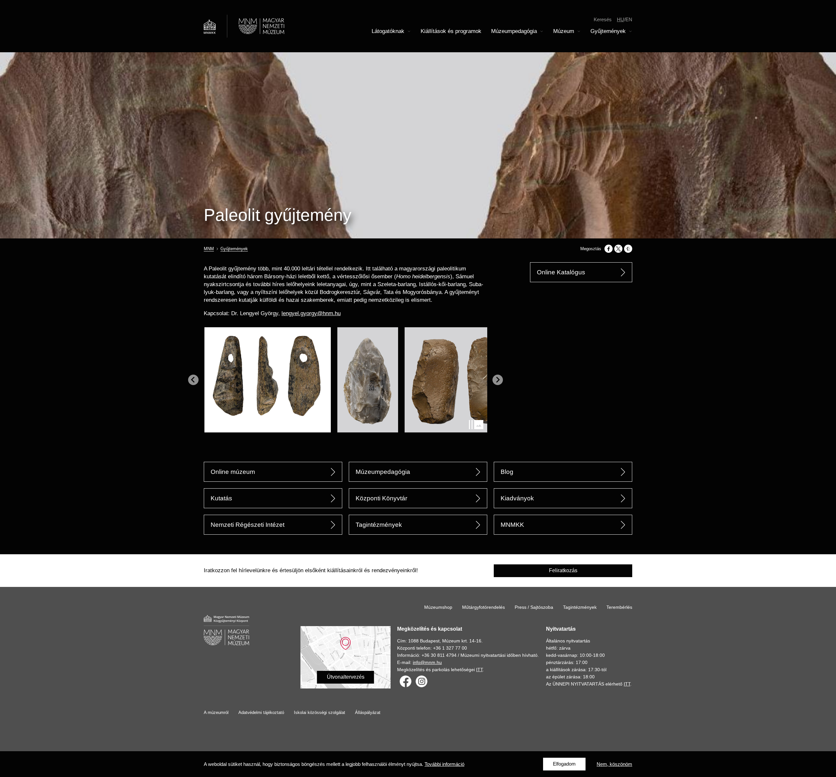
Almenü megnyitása (409, 31)
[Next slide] (497, 380)
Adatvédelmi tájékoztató (261, 712)
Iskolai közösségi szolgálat (319, 712)
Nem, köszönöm (614, 764)
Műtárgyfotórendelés (483, 607)
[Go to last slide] (193, 380)
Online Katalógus (561, 272)
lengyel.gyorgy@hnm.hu (311, 313)
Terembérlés (619, 607)
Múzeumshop (438, 607)
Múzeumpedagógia (383, 471)
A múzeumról (216, 712)
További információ (444, 764)
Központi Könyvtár (381, 498)
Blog (507, 471)
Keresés (603, 19)
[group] (270, 379)
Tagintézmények (379, 524)
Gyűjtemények (234, 248)
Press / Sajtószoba (534, 607)
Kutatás (221, 498)
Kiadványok (517, 498)
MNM (209, 248)
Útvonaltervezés (345, 677)
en (628, 19)
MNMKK (512, 524)
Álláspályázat (367, 712)
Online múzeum (233, 471)
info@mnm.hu (427, 662)
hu (620, 19)
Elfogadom (564, 764)
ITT (479, 669)
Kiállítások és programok (451, 31)
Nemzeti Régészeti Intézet (247, 524)
